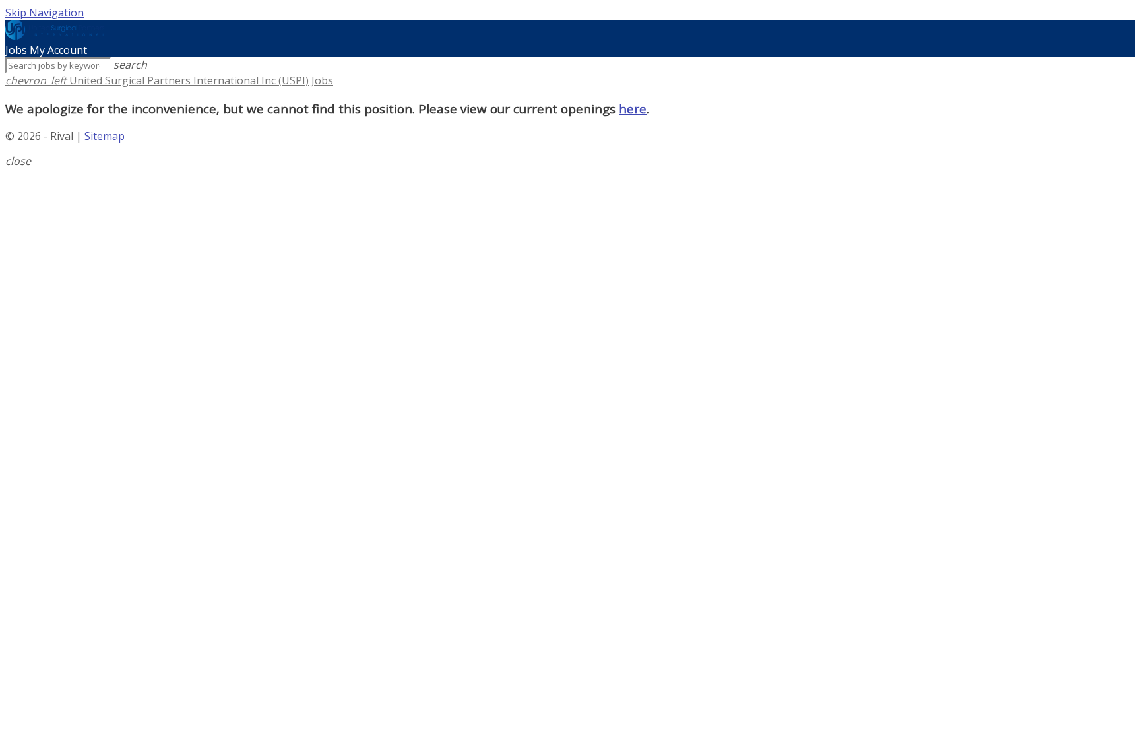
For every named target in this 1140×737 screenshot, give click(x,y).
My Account (58, 50)
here (633, 108)
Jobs (16, 50)
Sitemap (104, 136)
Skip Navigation (44, 12)
